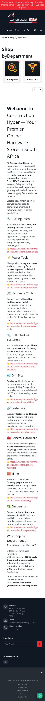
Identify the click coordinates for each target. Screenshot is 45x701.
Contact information (22, 694)
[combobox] (22, 30)
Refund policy (22, 684)
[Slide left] (34, 90)
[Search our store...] (29, 30)
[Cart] (41, 30)
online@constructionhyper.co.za (22, 622)
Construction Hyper (18, 680)
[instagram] (5, 661)
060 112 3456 (14, 629)
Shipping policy (23, 697)
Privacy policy (22, 687)
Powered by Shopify (31, 680)
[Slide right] (40, 90)
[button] (7, 30)
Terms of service (22, 691)
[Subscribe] (39, 644)
